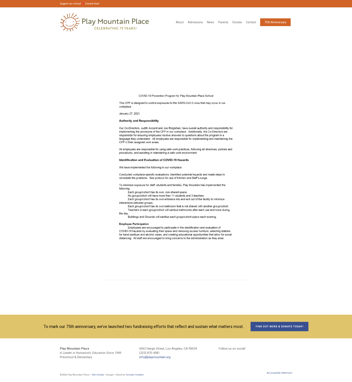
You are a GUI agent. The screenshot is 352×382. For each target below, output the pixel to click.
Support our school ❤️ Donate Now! (79, 3)
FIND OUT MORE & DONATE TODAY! (279, 326)
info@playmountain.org (154, 357)
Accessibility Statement (279, 373)
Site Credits (98, 374)
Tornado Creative (134, 374)
